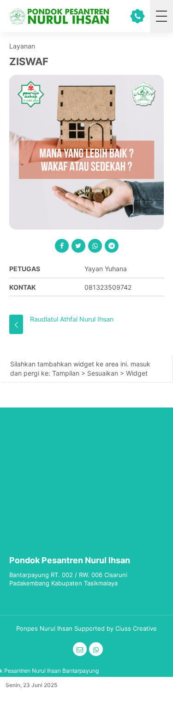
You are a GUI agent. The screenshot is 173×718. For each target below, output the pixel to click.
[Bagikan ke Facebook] (62, 246)
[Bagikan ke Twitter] (78, 246)
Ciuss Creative (136, 628)
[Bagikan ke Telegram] (112, 246)
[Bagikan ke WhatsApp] (95, 246)
